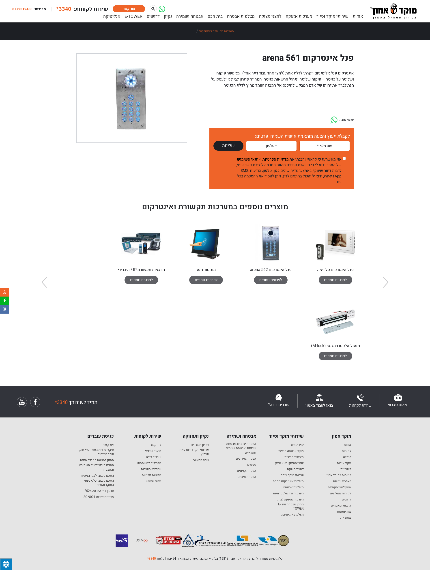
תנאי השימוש (247, 159)
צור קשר (129, 8)
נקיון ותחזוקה (196, 436)
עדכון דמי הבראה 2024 (99, 491)
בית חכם (215, 16)
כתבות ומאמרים (341, 505)
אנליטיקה (111, 16)
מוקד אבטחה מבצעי (291, 451)
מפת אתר (345, 517)
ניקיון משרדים (200, 445)
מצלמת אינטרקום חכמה (288, 481)
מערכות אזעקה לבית (290, 499)
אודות (358, 16)
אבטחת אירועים (246, 458)
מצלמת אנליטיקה (292, 515)
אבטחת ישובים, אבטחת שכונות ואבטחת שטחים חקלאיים (241, 448)
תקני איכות (344, 463)
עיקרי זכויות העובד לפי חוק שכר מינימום (96, 452)
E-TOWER (133, 16)
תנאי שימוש (153, 481)
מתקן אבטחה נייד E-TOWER (291, 506)
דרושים (153, 16)
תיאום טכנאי (153, 451)
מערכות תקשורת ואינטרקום (216, 31)
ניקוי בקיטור (201, 460)
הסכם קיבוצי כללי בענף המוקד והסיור (99, 482)
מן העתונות (344, 511)
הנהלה (347, 457)
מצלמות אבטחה (241, 16)
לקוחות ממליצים (340, 493)
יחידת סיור (297, 445)
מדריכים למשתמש (149, 463)
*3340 (63, 9)
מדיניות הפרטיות (275, 159)
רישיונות (345, 469)
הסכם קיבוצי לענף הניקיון (97, 476)
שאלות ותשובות (151, 469)
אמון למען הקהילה (339, 487)
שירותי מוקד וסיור (332, 16)
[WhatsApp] (162, 10)
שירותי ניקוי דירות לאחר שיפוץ (193, 452)
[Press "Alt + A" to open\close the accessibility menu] (6, 564)
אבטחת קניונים (246, 471)
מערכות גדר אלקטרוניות (288, 493)
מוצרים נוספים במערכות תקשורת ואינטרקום (215, 207)
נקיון (168, 16)
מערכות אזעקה (299, 16)
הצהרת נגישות (342, 481)
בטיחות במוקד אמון (339, 475)
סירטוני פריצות (294, 457)
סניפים (251, 465)
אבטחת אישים (247, 477)
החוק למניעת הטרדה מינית (97, 460)
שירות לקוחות (147, 436)
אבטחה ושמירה (189, 16)
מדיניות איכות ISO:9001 (98, 497)
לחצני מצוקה (270, 16)
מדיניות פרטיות (151, 475)
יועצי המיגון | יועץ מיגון (289, 463)
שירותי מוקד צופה (292, 475)
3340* (151, 558)
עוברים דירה (153, 457)
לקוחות (346, 451)
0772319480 (22, 9)
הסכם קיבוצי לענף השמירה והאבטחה (96, 467)
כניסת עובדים (100, 436)
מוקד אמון (341, 436)
